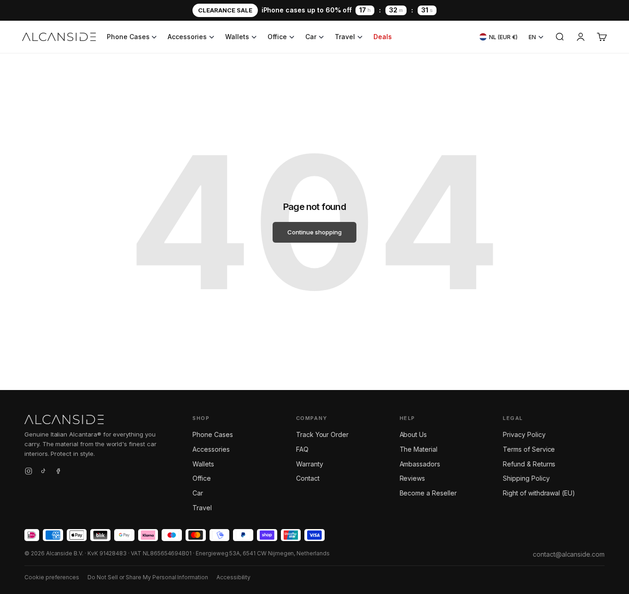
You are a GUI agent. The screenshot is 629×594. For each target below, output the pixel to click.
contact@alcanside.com (569, 554)
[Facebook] (58, 472)
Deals (382, 37)
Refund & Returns (529, 464)
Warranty (309, 464)
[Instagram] (28, 472)
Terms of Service (529, 449)
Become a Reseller (428, 493)
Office (277, 37)
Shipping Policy (526, 478)
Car (310, 37)
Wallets (237, 37)
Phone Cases (128, 37)
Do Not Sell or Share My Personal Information (147, 577)
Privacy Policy (524, 434)
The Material (418, 449)
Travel (345, 37)
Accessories (187, 37)
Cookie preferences (51, 577)
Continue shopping (314, 232)
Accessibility (233, 577)
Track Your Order (322, 434)
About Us (413, 434)
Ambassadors (420, 464)
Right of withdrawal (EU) (539, 493)
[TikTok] (43, 472)
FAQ (302, 449)
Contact (308, 478)
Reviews (412, 478)
